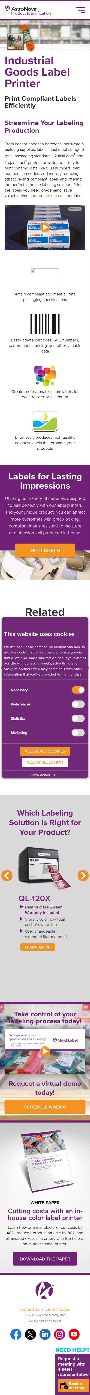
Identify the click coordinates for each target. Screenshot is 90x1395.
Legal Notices (57, 1309)
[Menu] (80, 10)
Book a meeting (77, 1385)
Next (83, 875)
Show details (40, 775)
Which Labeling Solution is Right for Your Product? (45, 823)
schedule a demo (45, 1107)
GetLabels (45, 550)
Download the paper (45, 1259)
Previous (6, 875)
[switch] (78, 704)
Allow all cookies (45, 751)
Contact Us (30, 1309)
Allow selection (45, 762)
